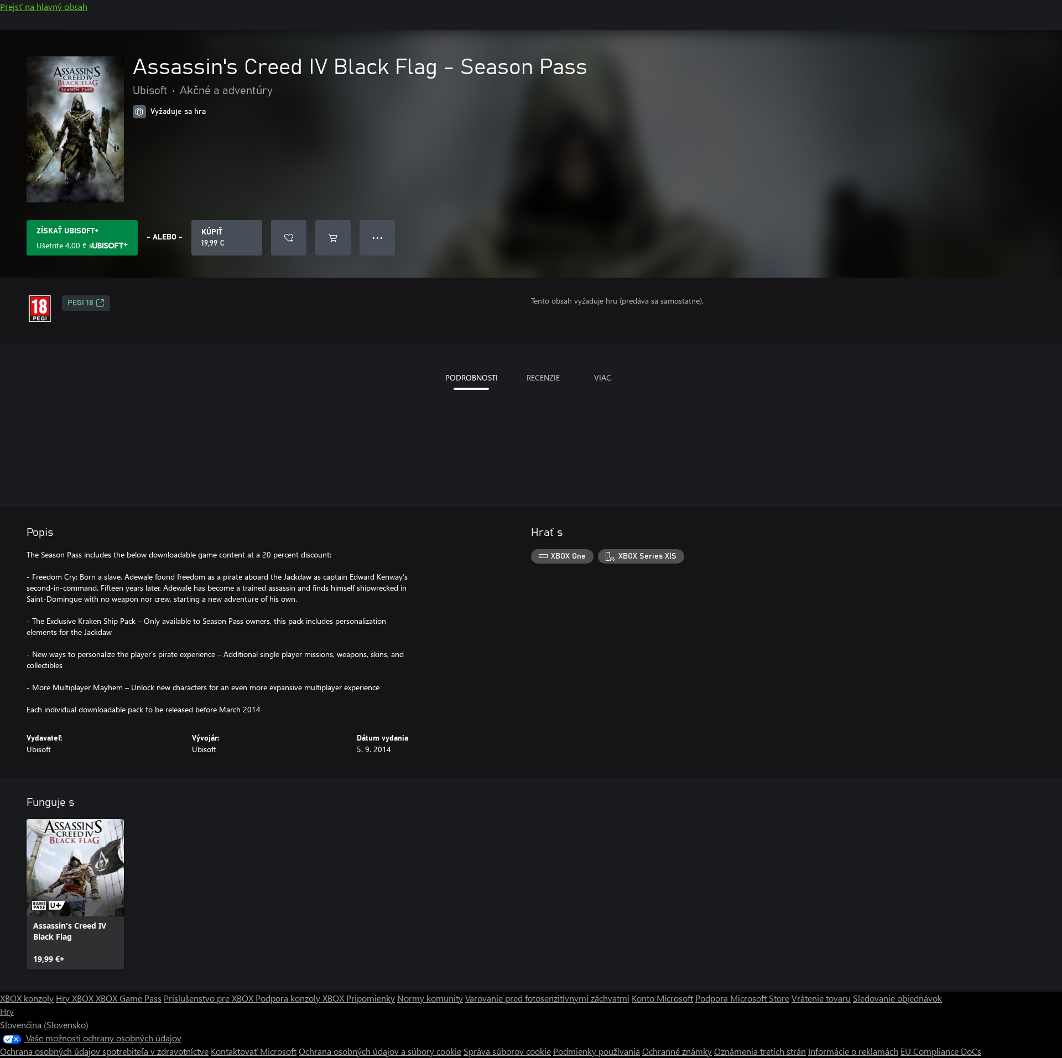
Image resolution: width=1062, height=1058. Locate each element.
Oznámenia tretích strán (760, 1051)
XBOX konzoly (27, 998)
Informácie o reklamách (853, 1051)
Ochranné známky (677, 1051)
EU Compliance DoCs (940, 1051)
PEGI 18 (80, 303)
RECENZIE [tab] (543, 377)
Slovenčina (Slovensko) (44, 1024)
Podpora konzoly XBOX (301, 998)
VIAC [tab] (602, 377)
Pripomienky (370, 998)
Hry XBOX (76, 998)
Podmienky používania (596, 1051)
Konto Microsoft (662, 998)
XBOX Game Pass (129, 998)
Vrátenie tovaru (821, 998)
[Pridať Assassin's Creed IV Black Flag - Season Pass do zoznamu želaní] (288, 238)
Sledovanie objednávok (897, 998)
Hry (7, 1011)
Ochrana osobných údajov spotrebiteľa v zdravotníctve (104, 1051)
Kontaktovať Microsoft (253, 1051)
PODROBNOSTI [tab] (471, 377)
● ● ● (377, 237)
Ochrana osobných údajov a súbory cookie (380, 1051)
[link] (75, 894)
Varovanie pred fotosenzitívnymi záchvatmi (547, 998)
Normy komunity (430, 998)
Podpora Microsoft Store (742, 998)
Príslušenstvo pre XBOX (210, 998)
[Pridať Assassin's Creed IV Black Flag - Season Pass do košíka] (333, 238)
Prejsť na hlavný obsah (43, 6)
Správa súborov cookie (507, 1051)
